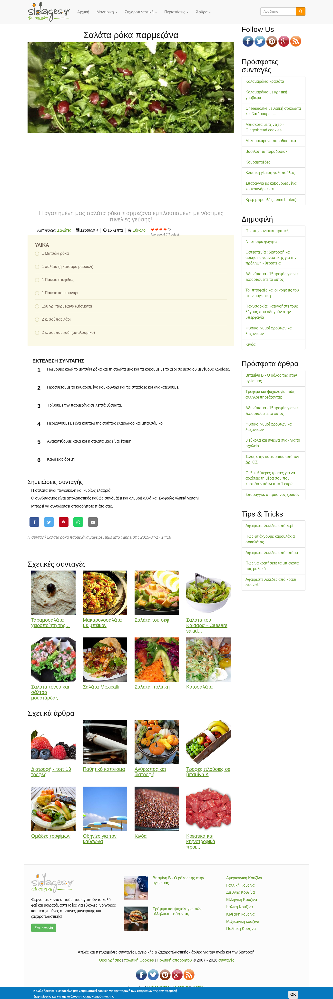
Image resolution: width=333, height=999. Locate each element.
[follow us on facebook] (248, 41)
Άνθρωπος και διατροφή (150, 771)
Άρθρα (202, 12)
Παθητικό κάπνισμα (104, 769)
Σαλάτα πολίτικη (152, 687)
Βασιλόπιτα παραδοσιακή (267, 151)
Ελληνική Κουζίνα (241, 900)
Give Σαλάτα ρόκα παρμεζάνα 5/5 (169, 229)
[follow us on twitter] (260, 41)
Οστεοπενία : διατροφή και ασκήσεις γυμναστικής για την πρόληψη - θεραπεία (270, 257)
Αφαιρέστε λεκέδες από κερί (269, 526)
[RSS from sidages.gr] (295, 41)
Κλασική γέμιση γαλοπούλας (270, 173)
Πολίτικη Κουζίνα (241, 928)
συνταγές (226, 960)
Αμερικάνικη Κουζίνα (244, 878)
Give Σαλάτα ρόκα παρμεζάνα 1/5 (153, 229)
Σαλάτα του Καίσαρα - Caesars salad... (206, 625)
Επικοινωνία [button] (43, 928)
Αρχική (83, 12)
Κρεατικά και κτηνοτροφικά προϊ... (200, 841)
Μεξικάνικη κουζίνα (242, 921)
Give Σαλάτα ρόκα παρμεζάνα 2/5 (157, 229)
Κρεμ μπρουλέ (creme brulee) (270, 200)
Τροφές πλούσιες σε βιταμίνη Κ (208, 771)
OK (293, 994)
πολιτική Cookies (139, 960)
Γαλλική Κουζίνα (240, 885)
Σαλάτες (64, 230)
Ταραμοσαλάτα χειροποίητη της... (50, 622)
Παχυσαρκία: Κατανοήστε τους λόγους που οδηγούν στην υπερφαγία (271, 311)
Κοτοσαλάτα (199, 687)
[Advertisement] (131, 171)
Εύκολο (139, 230)
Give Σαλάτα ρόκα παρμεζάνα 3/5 (161, 229)
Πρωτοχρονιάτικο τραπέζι (267, 231)
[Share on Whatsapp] (78, 522)
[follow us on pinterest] (271, 41)
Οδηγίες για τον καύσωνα (100, 838)
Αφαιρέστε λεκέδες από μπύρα (271, 553)
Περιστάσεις (175, 12)
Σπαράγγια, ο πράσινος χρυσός (272, 494)
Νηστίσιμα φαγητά (261, 241)
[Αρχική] (51, 12)
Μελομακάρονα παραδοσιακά (270, 141)
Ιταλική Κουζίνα (239, 907)
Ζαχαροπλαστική (140, 12)
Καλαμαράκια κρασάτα (264, 81)
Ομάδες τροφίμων (50, 836)
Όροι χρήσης (110, 960)
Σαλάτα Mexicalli (101, 687)
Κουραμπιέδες (257, 162)
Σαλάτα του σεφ (152, 620)
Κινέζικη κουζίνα (240, 914)
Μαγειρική (106, 12)
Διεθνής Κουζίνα (240, 892)
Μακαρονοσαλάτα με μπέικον (102, 622)
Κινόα (141, 836)
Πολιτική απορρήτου (174, 960)
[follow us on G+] (283, 41)
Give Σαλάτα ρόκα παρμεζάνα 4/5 (165, 229)
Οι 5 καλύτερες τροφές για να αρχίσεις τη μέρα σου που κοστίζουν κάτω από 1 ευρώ (270, 478)
